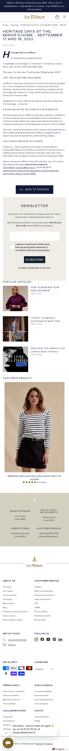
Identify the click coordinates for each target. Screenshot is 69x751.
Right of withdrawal (43, 591)
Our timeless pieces (43, 699)
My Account (40, 620)
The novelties (9, 703)
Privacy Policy (41, 611)
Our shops (7, 599)
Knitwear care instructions (15, 611)
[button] (30, 482)
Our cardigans (41, 703)
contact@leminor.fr (25, 167)
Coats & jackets (41, 717)
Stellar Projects (44, 743)
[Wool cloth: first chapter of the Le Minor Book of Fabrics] (15, 359)
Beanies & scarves (11, 699)
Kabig (37, 721)
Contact (38, 587)
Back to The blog (37, 189)
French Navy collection (14, 691)
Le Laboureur (9, 721)
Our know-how (9, 595)
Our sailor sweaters (43, 691)
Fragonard (8, 717)
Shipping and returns (44, 595)
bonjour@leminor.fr (49, 536)
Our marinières (41, 695)
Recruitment (9, 603)
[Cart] (57, 16)
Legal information (42, 599)
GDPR (37, 607)
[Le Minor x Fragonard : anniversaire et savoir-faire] (15, 329)
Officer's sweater (11, 695)
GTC (36, 603)
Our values (8, 591)
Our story (7, 587)
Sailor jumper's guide (13, 620)
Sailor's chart (9, 616)
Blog (5, 607)
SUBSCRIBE (35, 259)
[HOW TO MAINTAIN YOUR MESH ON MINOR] (15, 298)
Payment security (42, 616)
